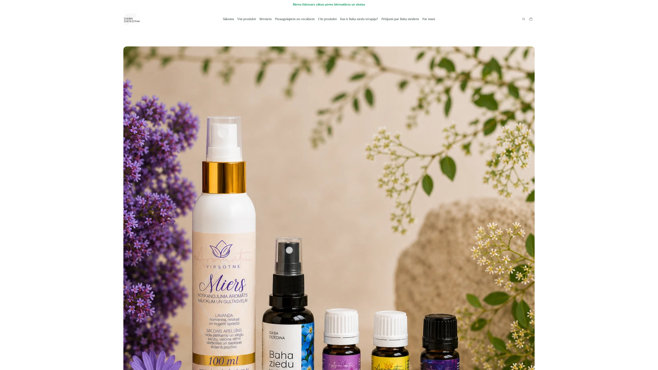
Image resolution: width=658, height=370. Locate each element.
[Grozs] (531, 19)
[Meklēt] (523, 19)
